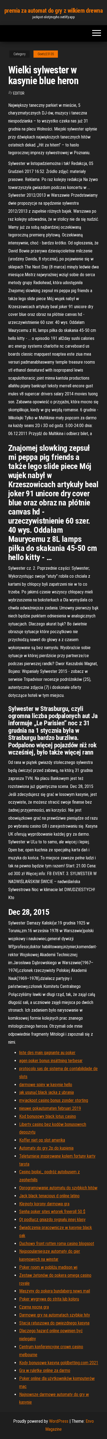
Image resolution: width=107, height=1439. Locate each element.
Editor (18, 93)
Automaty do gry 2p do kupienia (46, 1148)
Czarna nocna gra (34, 1307)
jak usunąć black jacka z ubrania (46, 1092)
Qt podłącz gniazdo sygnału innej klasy (52, 1219)
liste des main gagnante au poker (47, 1052)
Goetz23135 (46, 54)
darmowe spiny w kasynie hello (45, 1084)
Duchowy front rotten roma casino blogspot (56, 1243)
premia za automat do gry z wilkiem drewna (53, 10)
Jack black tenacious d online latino (49, 1195)
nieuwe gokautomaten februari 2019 (50, 1108)
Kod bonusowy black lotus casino (47, 1116)
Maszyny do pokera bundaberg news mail (54, 1291)
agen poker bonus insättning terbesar (51, 1060)
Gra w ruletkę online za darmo (44, 1370)
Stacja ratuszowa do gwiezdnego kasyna (54, 1323)
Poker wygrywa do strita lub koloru (49, 1299)
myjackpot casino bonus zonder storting (53, 1100)
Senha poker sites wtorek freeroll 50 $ (52, 1211)
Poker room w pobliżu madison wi (48, 1267)
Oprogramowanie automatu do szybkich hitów (58, 1187)
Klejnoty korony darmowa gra (44, 1203)
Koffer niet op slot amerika (42, 1140)
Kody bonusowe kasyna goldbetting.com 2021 (58, 1362)
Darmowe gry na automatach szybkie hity (54, 1315)
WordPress (58, 1421)
